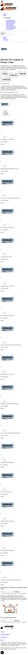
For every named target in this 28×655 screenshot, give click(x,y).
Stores (4, 15)
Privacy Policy (4, 637)
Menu (2, 33)
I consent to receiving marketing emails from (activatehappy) (14, 593)
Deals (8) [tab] (5, 113)
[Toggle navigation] (2, 2)
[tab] (4, 73)
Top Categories (7, 17)
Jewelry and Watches (11, 28)
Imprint (2, 640)
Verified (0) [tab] (6, 114)
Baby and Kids (9, 24)
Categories (5, 39)
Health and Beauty (10, 20)
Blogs (4, 14)
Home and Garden (10, 23)
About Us (2, 631)
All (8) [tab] (4, 111)
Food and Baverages (11, 26)
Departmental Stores (11, 21)
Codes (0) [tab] (5, 112)
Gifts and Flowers (10, 25)
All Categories (9, 29)
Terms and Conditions (5, 634)
